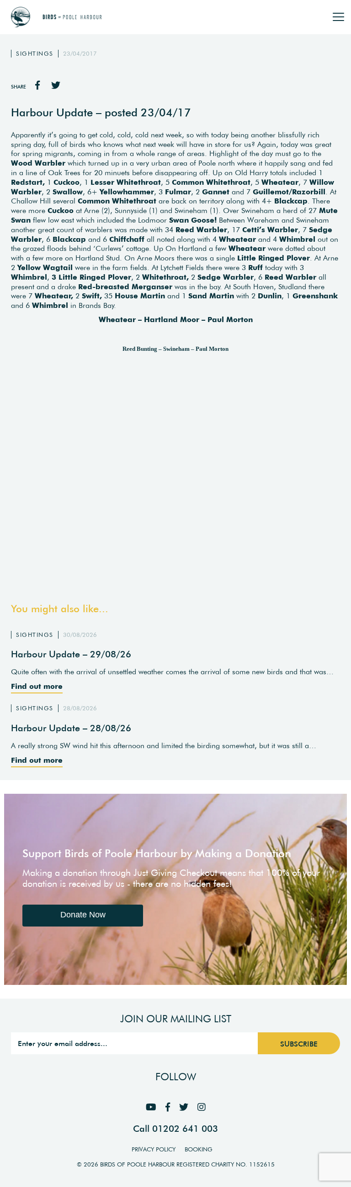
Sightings (34, 53)
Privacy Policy (154, 1149)
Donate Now (83, 914)
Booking (199, 1149)
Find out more (37, 686)
